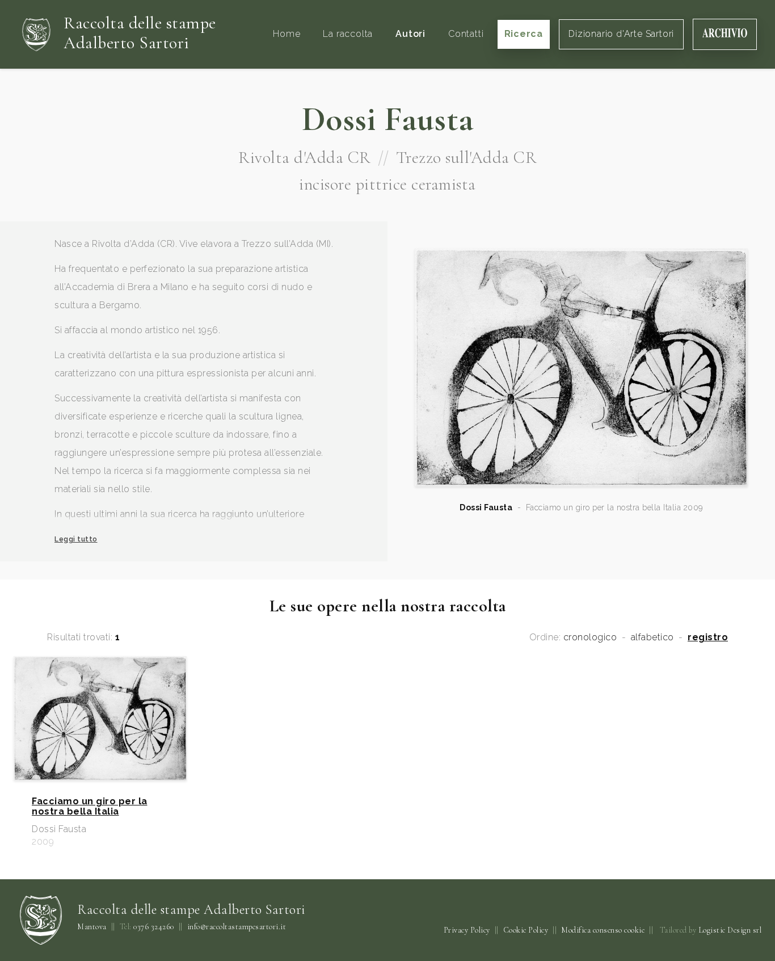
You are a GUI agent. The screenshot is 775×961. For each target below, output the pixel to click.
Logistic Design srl (730, 930)
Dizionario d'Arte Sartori (621, 33)
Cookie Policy (526, 930)
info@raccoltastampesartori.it (237, 926)
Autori (410, 33)
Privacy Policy (467, 930)
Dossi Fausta (486, 507)
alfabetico (652, 637)
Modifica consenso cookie (603, 930)
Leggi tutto (76, 539)
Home (286, 33)
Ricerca (524, 33)
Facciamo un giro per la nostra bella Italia (90, 806)
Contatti (465, 33)
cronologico (590, 637)
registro (708, 637)
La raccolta (348, 33)
